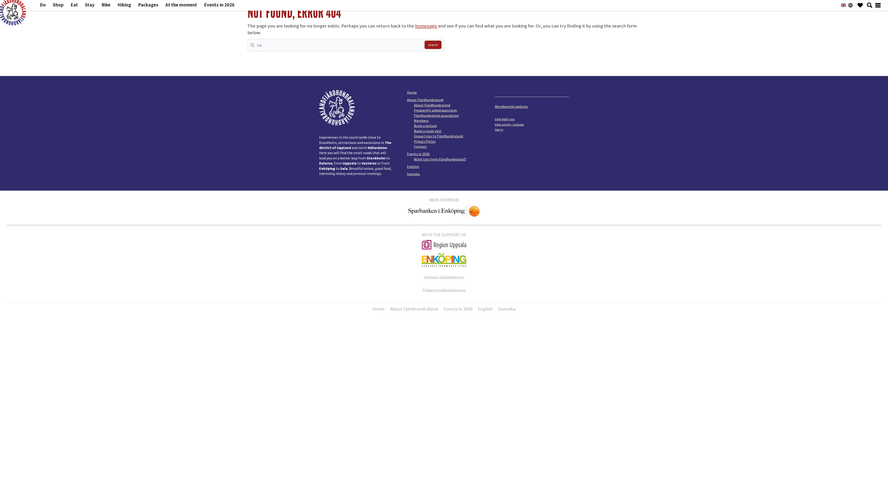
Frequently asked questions (435, 110)
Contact (420, 146)
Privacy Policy (425, 141)
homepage (426, 26)
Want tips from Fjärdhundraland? (440, 159)
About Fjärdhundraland (425, 99)
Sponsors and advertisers (444, 277)
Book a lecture (425, 125)
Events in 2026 (418, 154)
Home (412, 92)
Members (421, 120)
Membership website (511, 106)
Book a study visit (427, 131)
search (433, 45)
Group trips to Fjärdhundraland (438, 136)
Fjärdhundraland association (436, 115)
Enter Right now (505, 119)
